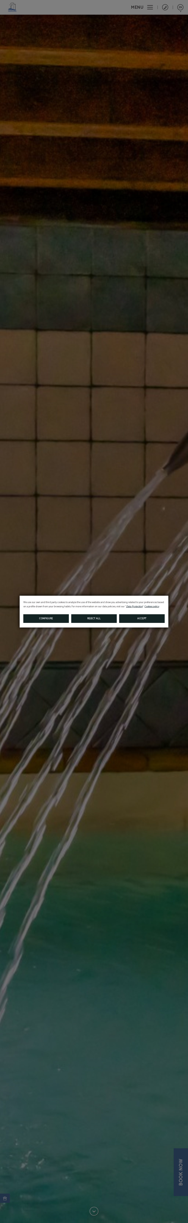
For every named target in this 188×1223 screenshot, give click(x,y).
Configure (46, 618)
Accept (142, 618)
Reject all (94, 618)
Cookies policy (151, 607)
